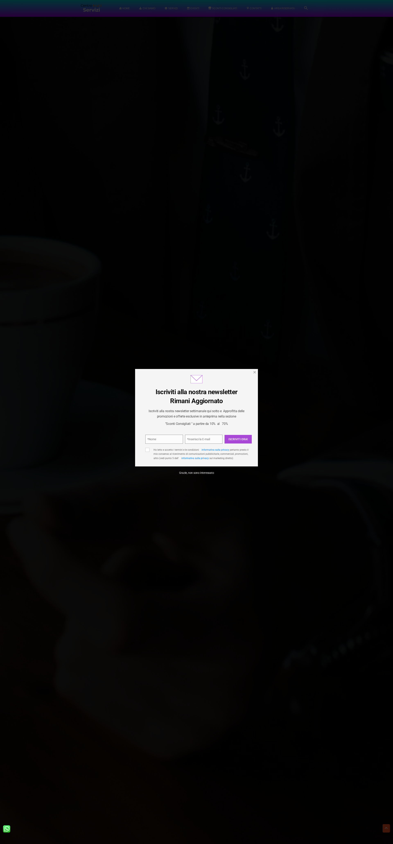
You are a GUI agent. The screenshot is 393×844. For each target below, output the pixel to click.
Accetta (160, 446)
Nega (194, 446)
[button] (248, 396)
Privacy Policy (219, 432)
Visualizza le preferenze (231, 446)
